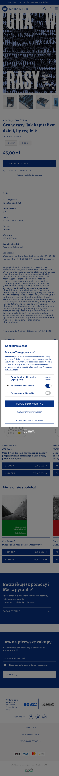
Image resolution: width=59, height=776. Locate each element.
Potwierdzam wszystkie (29, 404)
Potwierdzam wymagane (29, 420)
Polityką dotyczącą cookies (25, 359)
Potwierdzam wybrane (29, 412)
